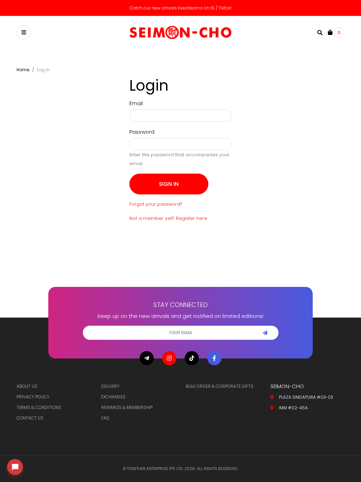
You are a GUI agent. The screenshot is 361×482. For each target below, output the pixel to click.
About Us (27, 386)
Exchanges (113, 397)
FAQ (105, 418)
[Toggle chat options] (15, 467)
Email (136, 103)
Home (23, 70)
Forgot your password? (156, 204)
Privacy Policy (33, 397)
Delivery (110, 386)
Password (141, 131)
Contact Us (30, 418)
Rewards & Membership (127, 407)
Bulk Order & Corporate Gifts (219, 386)
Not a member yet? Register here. (168, 218)
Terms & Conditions (39, 407)
